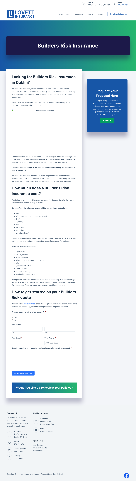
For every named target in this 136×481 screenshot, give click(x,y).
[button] (107, 120)
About (68, 14)
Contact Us (37, 451)
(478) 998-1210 (20, 458)
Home (61, 14)
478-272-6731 (19, 444)
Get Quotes (37, 445)
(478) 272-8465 (46, 431)
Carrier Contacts (40, 448)
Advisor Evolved (56, 474)
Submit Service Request (23, 373)
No (15, 320)
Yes (15, 317)
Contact (101, 14)
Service (90, 14)
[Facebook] (126, 475)
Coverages (79, 14)
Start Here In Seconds (118, 14)
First (13, 333)
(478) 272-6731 (123, 5)
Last (46, 333)
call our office (29, 304)
